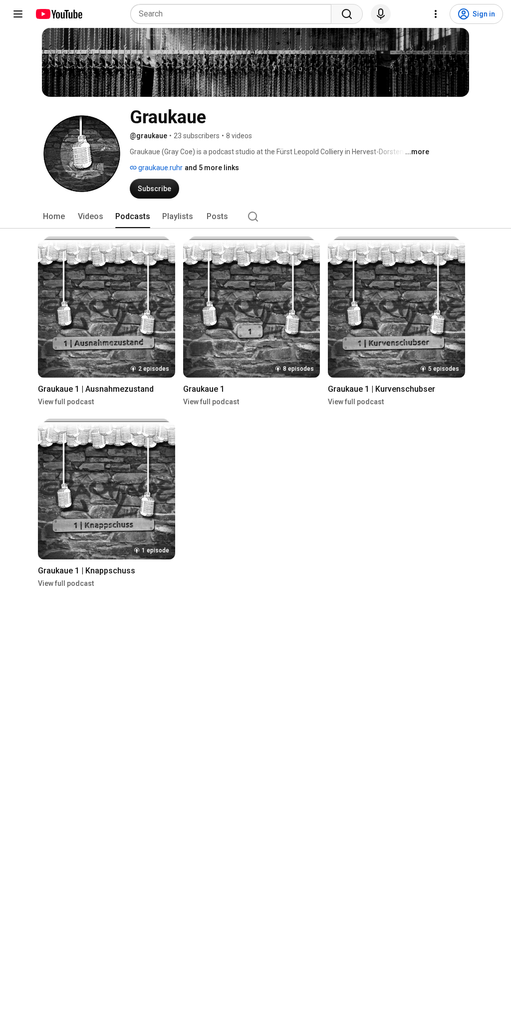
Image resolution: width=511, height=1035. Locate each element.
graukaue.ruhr (160, 168)
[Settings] (436, 14)
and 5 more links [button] (212, 168)
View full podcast (66, 402)
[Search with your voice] (381, 14)
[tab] (54, 217)
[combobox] (234, 14)
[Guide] (18, 14)
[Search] (347, 14)
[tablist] (255, 217)
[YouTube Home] (58, 14)
